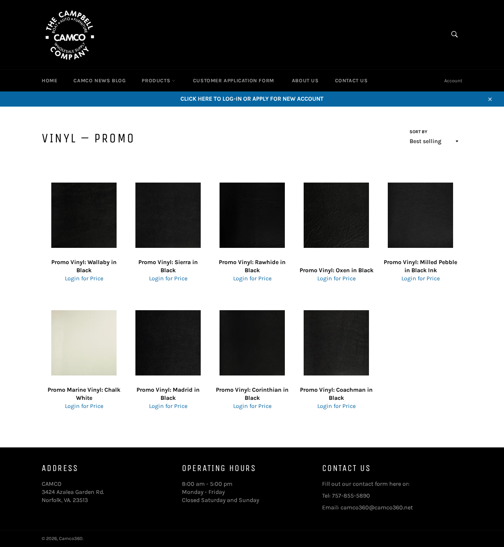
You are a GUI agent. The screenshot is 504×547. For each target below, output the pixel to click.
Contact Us (351, 80)
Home (49, 80)
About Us (305, 80)
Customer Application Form (233, 80)
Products (157, 80)
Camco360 (71, 538)
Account (453, 80)
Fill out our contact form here (361, 483)
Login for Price (84, 278)
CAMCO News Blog (99, 80)
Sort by (418, 131)
